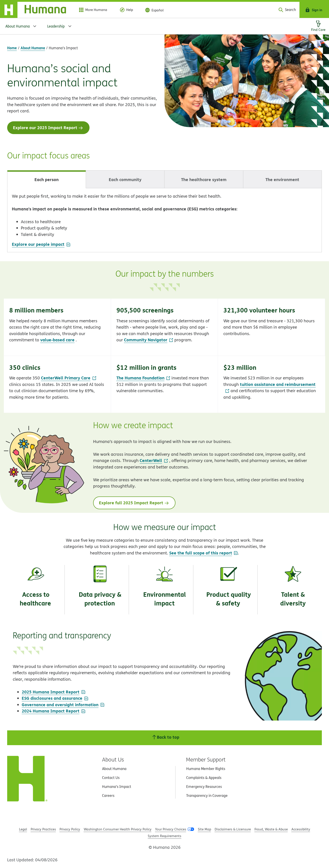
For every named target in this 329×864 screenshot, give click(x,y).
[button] (57, 327)
